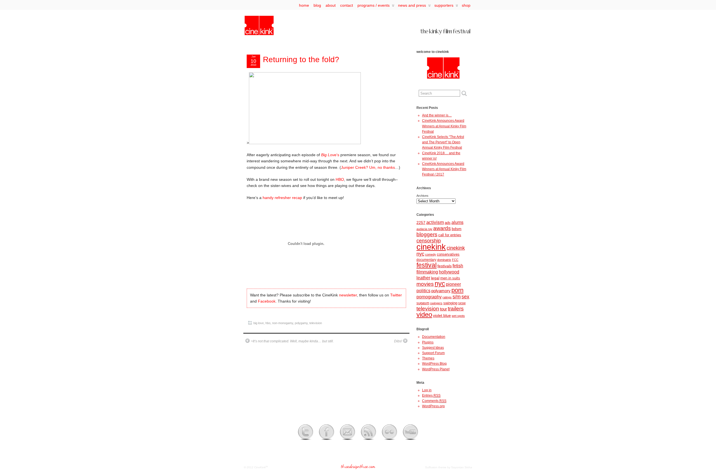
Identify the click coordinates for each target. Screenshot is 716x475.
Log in (427, 390)
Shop (466, 5)
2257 (420, 222)
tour (443, 309)
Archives (422, 195)
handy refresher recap (282, 197)
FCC (455, 259)
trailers (456, 309)
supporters (443, 5)
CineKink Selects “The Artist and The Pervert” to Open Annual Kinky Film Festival (443, 142)
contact (346, 5)
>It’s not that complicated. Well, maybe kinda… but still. (292, 341)
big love (258, 323)
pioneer (453, 284)
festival (426, 265)
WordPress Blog (434, 364)
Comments (434, 401)
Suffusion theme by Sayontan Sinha (448, 467)
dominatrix (444, 259)
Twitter (396, 295)
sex (465, 296)
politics (423, 290)
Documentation (433, 337)
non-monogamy (282, 323)
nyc (440, 283)
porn (457, 290)
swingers (436, 303)
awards (442, 228)
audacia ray (424, 229)
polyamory (441, 291)
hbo (267, 323)
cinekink (431, 246)
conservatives (448, 254)
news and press (412, 5)
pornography (429, 296)
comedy (430, 254)
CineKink (260, 467)
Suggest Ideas (433, 348)
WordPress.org (433, 406)
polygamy (301, 323)
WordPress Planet (435, 369)
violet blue (442, 315)
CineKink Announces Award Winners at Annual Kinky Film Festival (444, 126)
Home (304, 5)
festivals (444, 266)
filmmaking (427, 271)
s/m (457, 296)
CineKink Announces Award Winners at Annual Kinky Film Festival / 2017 (444, 169)
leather (423, 277)
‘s (330, 155)
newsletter (348, 295)
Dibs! (398, 341)
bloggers (426, 234)
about (331, 5)
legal (435, 278)
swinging (450, 303)
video (424, 314)
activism (435, 222)
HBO (340, 179)
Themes (428, 358)
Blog (317, 5)
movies (425, 284)
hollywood (449, 271)
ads (448, 223)
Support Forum (433, 353)
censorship (428, 241)
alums (457, 222)
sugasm (422, 303)
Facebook (266, 301)
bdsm (456, 228)
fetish (458, 265)
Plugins (428, 342)
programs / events (373, 5)
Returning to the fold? (301, 59)
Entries (431, 395)
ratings (447, 297)
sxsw (462, 303)
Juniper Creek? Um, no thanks (368, 167)
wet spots (458, 315)
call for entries (449, 235)
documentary (426, 260)
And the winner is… (437, 115)
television (315, 323)
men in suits (450, 278)
